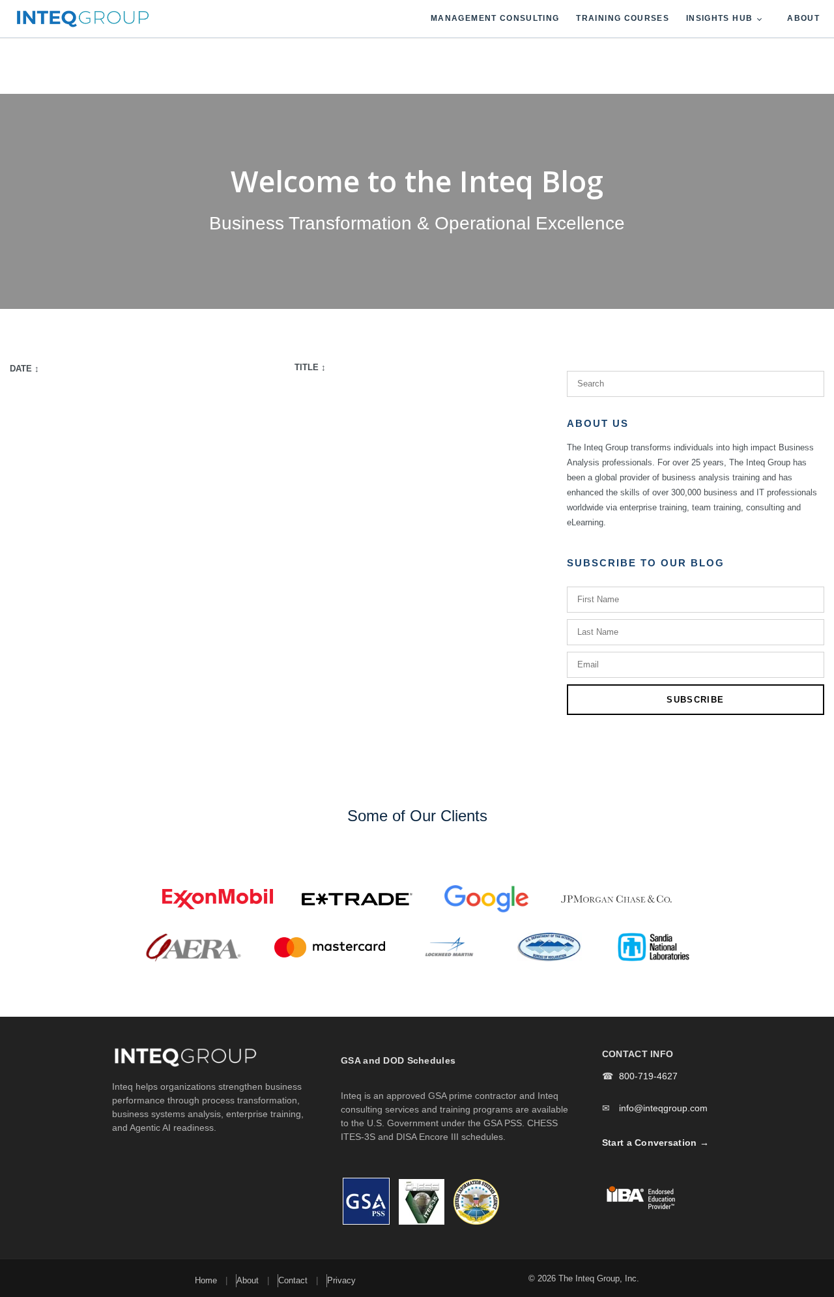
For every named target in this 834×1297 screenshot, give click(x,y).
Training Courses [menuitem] (622, 18)
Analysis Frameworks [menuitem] (709, 115)
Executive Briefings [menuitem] (704, 85)
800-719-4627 (648, 1076)
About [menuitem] (803, 18)
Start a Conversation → (655, 1142)
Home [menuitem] (206, 1280)
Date (24, 368)
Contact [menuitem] (293, 1280)
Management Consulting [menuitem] (495, 18)
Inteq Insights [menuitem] (693, 54)
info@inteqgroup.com (663, 1108)
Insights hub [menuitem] (719, 18)
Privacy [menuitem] (341, 1280)
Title (310, 367)
